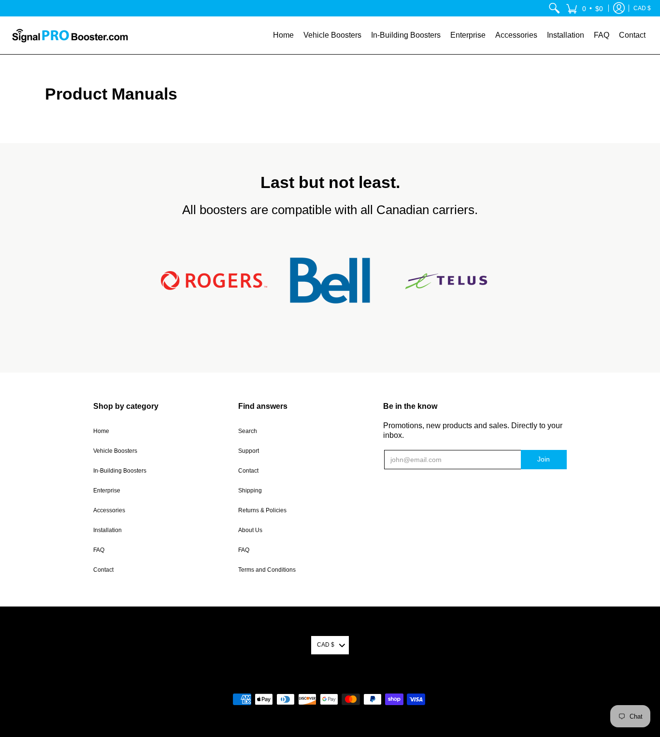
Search (247, 431)
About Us (250, 530)
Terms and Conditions (267, 569)
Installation (107, 530)
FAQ (98, 550)
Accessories (109, 510)
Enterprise (106, 490)
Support (248, 451)
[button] (584, 8)
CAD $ (642, 8)
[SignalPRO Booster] (70, 35)
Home (101, 431)
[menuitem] (554, 8)
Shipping (250, 490)
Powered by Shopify (330, 683)
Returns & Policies (262, 510)
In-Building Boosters (119, 470)
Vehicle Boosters (115, 451)
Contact (103, 569)
